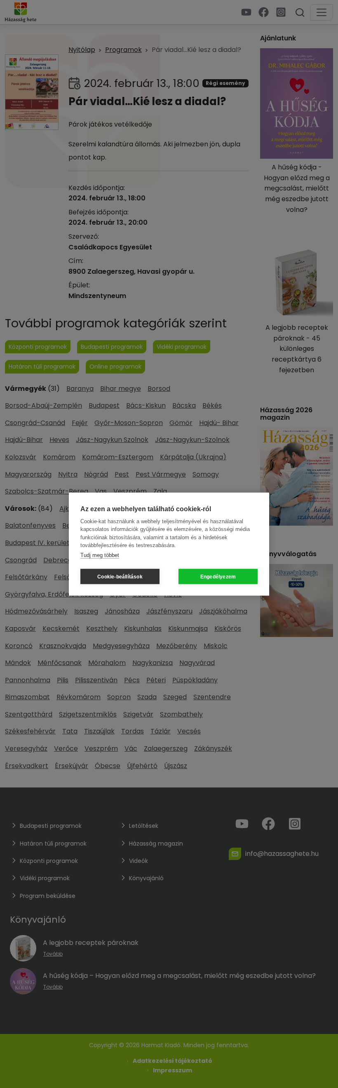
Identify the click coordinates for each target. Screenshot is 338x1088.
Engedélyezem (218, 576)
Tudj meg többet (99, 555)
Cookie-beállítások (120, 576)
